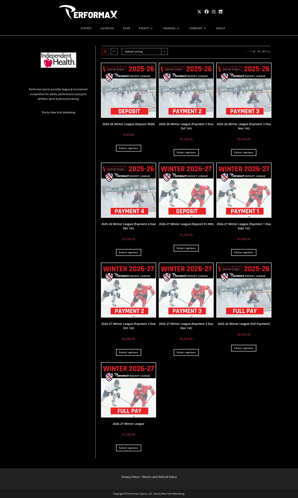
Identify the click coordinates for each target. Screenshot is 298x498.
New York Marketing (62, 112)
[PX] (72, 28)
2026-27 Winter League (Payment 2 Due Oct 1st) (128, 326)
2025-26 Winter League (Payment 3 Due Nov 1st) (244, 126)
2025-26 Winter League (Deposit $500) (129, 124)
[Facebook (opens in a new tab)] (206, 12)
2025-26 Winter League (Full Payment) (244, 324)
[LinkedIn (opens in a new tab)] (220, 12)
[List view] (114, 51)
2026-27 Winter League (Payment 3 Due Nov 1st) (186, 326)
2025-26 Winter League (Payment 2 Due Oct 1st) (186, 126)
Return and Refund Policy (159, 477)
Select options (128, 148)
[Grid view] (105, 51)
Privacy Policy (130, 477)
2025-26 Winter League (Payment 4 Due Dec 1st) (128, 226)
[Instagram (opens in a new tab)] (213, 12)
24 (263, 51)
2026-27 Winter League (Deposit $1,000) (186, 224)
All (269, 51)
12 (258, 51)
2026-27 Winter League (128, 424)
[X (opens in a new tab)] (199, 12)
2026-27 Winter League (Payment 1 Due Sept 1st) (244, 226)
